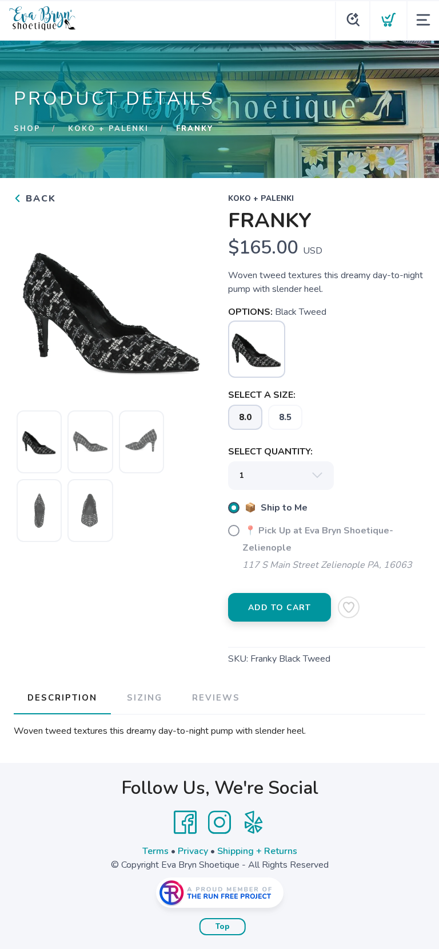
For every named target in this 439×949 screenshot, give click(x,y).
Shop (27, 129)
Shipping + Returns (257, 851)
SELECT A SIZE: (262, 395)
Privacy (193, 851)
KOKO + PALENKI (108, 129)
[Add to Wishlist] (349, 607)
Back (39, 198)
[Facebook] (185, 822)
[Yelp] (254, 822)
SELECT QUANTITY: (270, 451)
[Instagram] (219, 822)
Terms (155, 851)
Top (222, 927)
